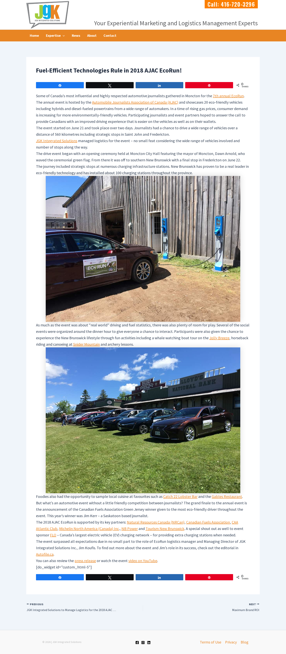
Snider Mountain (86, 344)
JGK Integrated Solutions (56, 140)
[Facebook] (137, 642)
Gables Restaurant (227, 496)
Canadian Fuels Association (208, 522)
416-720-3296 (238, 4)
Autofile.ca (45, 554)
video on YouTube (142, 560)
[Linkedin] (149, 642)
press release (85, 560)
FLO (53, 534)
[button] (63, 35)
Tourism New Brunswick (165, 528)
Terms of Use (210, 642)
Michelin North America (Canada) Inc (89, 528)
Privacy (231, 642)
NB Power (129, 528)
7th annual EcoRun (228, 95)
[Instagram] (143, 642)
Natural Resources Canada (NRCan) (155, 522)
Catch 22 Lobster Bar (180, 496)
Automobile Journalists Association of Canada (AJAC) (135, 102)
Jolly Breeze (219, 337)
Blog (244, 642)
